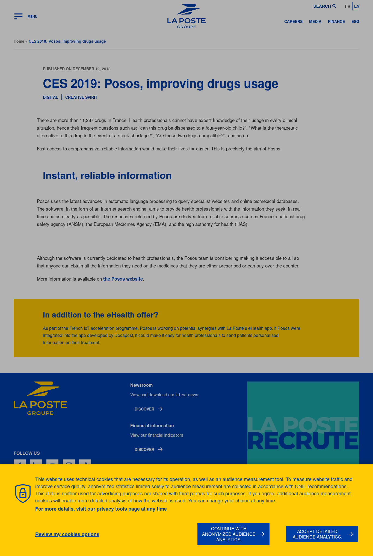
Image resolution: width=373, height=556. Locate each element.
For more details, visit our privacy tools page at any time (101, 508)
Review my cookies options (67, 534)
